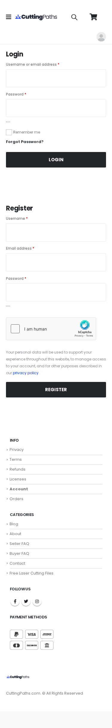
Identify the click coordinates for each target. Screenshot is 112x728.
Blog (14, 524)
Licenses (18, 479)
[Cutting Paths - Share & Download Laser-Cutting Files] (37, 17)
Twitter (26, 601)
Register (56, 389)
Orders (16, 499)
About (15, 534)
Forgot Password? (25, 142)
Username (17, 218)
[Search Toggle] (74, 17)
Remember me (26, 132)
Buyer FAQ (19, 553)
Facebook (14, 601)
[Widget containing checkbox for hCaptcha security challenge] (51, 328)
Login (56, 159)
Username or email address (32, 64)
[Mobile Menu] (10, 17)
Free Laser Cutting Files (31, 573)
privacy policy (26, 372)
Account (19, 489)
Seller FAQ (19, 543)
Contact (17, 563)
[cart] (93, 17)
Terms (16, 459)
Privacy (17, 449)
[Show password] (8, 121)
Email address (20, 248)
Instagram (37, 601)
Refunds (17, 469)
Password (16, 94)
